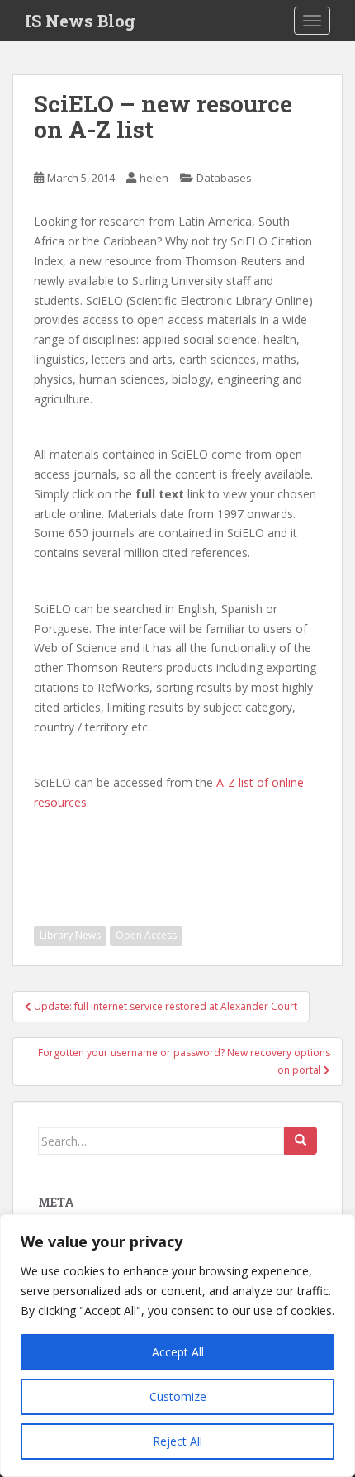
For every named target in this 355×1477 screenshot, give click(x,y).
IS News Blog (80, 20)
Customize (177, 1396)
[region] (177, 1345)
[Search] (300, 1141)
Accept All (178, 1352)
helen (154, 177)
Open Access (146, 935)
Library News (70, 935)
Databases (224, 177)
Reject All (177, 1441)
